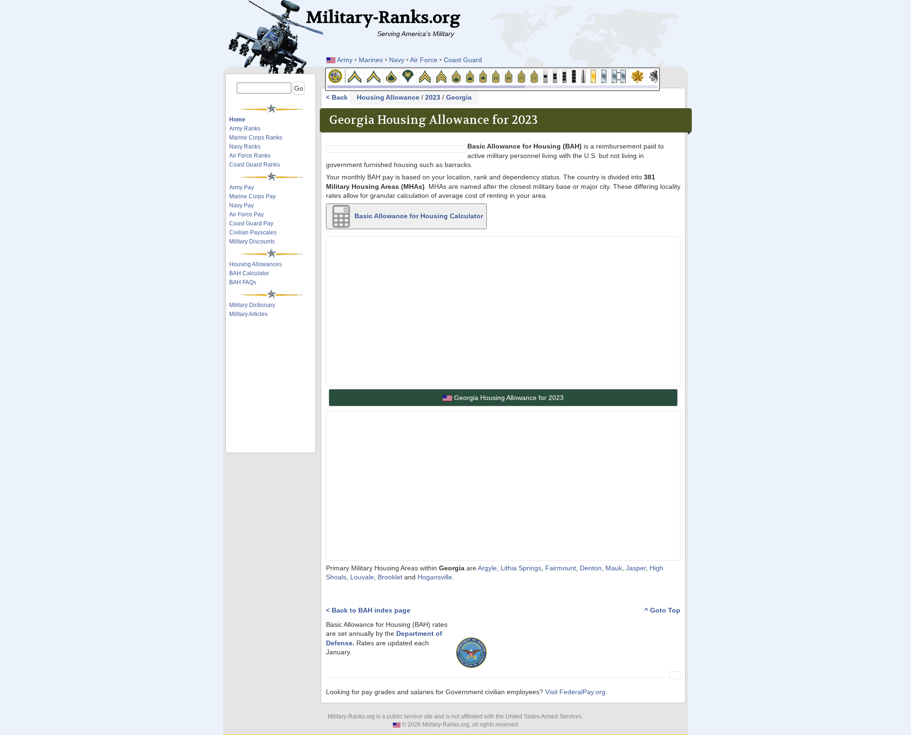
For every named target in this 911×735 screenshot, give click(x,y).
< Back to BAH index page (368, 610)
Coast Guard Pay (251, 223)
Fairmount (560, 568)
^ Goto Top (662, 610)
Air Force (423, 60)
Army (345, 60)
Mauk (613, 568)
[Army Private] (354, 76)
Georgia (459, 97)
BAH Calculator (249, 273)
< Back (338, 97)
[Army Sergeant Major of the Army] (534, 76)
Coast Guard (463, 60)
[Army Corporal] (425, 76)
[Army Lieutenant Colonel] (656, 76)
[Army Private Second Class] (373, 76)
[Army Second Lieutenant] (593, 76)
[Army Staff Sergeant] (456, 76)
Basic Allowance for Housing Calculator (418, 215)
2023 (432, 97)
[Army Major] (638, 76)
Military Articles (248, 314)
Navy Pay (241, 205)
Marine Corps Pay (252, 196)
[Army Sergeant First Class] (470, 76)
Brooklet (390, 577)
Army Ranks (244, 128)
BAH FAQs (242, 282)
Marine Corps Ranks (255, 137)
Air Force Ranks (249, 155)
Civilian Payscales (253, 232)
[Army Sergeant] (441, 76)
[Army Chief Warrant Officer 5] (583, 76)
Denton (591, 568)
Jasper (636, 568)
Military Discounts (252, 241)
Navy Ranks (244, 146)
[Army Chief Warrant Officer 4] (574, 76)
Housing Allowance (388, 97)
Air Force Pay (246, 214)
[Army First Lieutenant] (604, 76)
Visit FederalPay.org (575, 692)
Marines (371, 60)
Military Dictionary (252, 305)
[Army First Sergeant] (496, 76)
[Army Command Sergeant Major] (521, 76)
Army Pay (241, 187)
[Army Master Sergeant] (483, 76)
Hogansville (435, 577)
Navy (396, 60)
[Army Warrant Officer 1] (545, 76)
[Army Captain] (619, 76)
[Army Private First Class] (391, 76)
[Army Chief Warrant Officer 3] (564, 76)
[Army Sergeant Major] (508, 76)
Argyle (487, 568)
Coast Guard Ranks (254, 164)
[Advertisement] (274, 345)
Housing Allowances (255, 264)
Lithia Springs (521, 568)
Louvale (362, 577)
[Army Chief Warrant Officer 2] (555, 76)
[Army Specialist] (408, 76)
